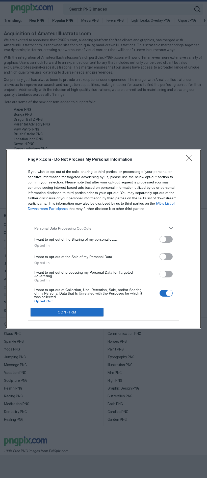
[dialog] (103, 239)
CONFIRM (67, 312)
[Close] (191, 160)
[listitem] (103, 228)
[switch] (166, 239)
